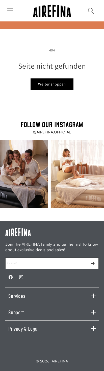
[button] (10, 10)
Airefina (60, 361)
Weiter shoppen (52, 84)
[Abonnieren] (92, 263)
